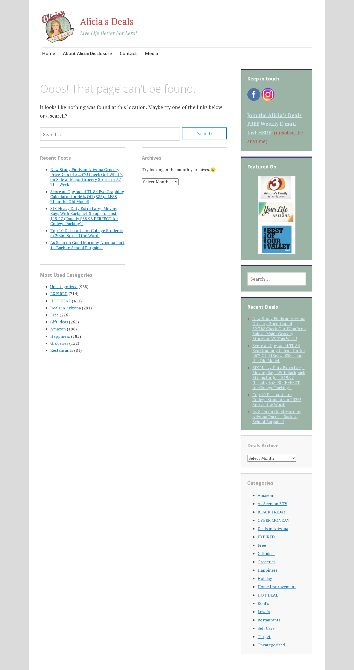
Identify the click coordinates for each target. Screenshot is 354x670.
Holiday (265, 578)
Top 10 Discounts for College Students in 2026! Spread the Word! (86, 233)
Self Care (266, 628)
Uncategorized (63, 286)
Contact (128, 53)
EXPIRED (58, 293)
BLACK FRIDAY (272, 512)
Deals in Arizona (65, 308)
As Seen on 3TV (272, 503)
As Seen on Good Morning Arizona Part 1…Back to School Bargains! (87, 245)
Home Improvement (277, 587)
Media (151, 53)
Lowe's (264, 611)
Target (264, 636)
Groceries (59, 343)
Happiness (60, 336)
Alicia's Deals (107, 21)
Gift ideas (59, 322)
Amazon (58, 329)
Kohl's (263, 603)
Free (54, 315)
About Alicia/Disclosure (87, 53)
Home (48, 53)
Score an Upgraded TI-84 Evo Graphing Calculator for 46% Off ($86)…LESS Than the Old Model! (87, 196)
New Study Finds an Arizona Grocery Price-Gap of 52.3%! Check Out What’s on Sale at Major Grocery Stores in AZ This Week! (86, 177)
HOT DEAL (60, 301)
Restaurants (61, 350)
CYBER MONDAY (273, 520)
